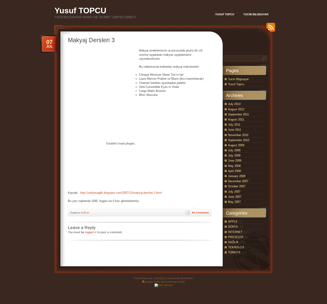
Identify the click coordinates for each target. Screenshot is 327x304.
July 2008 (234, 155)
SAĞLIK (85, 212)
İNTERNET (235, 232)
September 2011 (238, 114)
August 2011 (236, 119)
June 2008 (234, 160)
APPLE (233, 221)
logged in (91, 232)
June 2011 (234, 129)
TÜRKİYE (234, 252)
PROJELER (235, 237)
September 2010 (238, 140)
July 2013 (234, 104)
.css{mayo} (159, 278)
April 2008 (234, 171)
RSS (269, 29)
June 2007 (234, 196)
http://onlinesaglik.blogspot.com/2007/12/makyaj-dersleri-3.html (121, 192)
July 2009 (234, 150)
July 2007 (234, 191)
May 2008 (234, 166)
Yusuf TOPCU (80, 10)
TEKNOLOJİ (236, 247)
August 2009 (236, 145)
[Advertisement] (103, 76)
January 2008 (236, 176)
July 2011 (234, 124)
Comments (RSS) (175, 281)
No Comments (200, 212)
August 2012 (236, 109)
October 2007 (236, 186)
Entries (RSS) (152, 281)
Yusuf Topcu (236, 84)
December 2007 (238, 181)
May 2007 (234, 201)
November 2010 (238, 135)
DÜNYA (233, 226)
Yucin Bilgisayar (238, 79)
